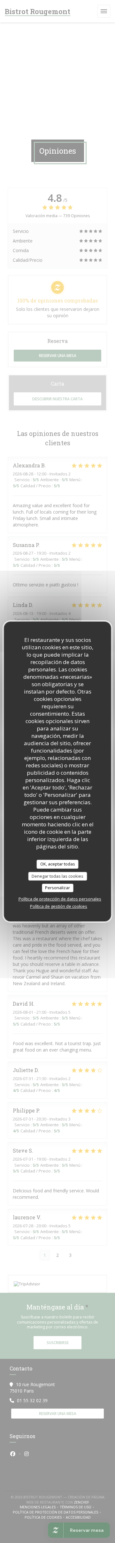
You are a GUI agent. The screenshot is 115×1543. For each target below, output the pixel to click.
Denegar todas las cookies (57, 876)
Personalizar (57, 888)
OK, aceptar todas (57, 864)
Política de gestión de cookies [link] (58, 906)
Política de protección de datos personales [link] (60, 899)
